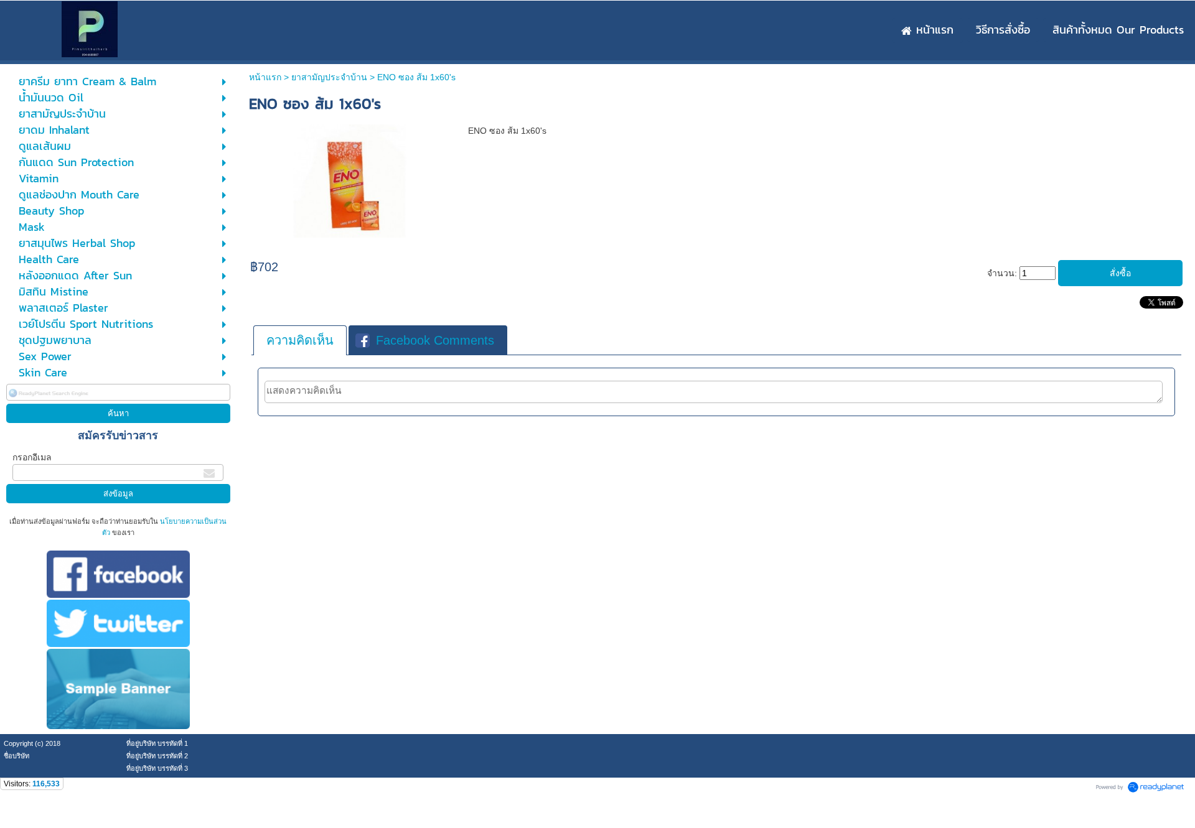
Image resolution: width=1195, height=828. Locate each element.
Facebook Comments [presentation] (435, 340)
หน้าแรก (265, 77)
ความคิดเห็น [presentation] (300, 340)
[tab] (300, 340)
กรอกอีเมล (32, 457)
